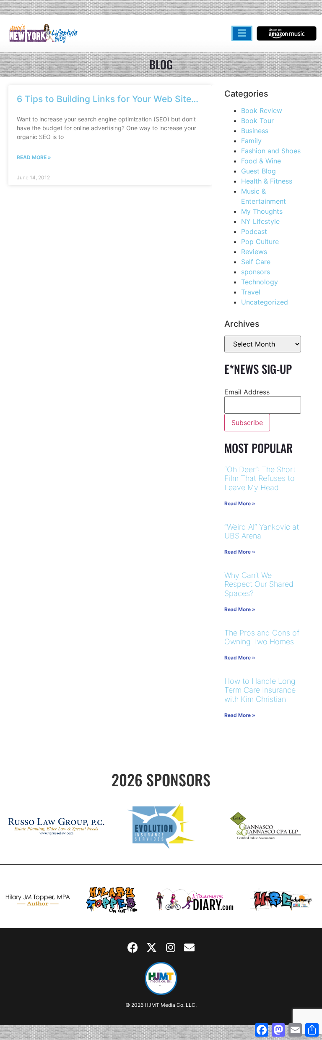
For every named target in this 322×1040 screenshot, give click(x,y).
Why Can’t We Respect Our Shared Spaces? (258, 584)
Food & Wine (261, 161)
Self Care (255, 261)
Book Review (261, 110)
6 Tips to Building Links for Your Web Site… (107, 99)
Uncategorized (264, 302)
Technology (259, 282)
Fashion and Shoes (271, 151)
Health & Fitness (266, 181)
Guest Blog (258, 171)
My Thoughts (262, 211)
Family (251, 141)
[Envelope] (189, 947)
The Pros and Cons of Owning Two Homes (261, 637)
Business (254, 130)
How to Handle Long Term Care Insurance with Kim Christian (260, 690)
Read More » (34, 157)
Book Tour (257, 120)
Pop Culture (260, 241)
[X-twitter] (151, 947)
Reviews (254, 251)
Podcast (254, 231)
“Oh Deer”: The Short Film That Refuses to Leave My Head (260, 478)
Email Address (247, 392)
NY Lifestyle (260, 221)
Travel (250, 292)
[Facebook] (133, 947)
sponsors (255, 272)
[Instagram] (170, 947)
